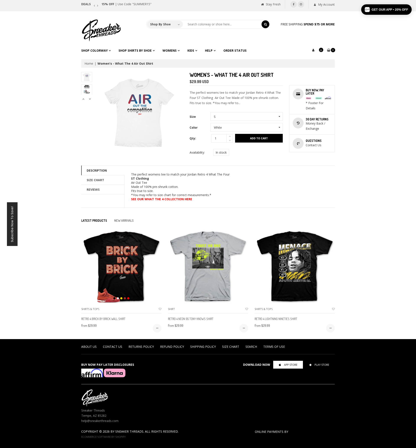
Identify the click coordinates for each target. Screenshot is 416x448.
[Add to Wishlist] (160, 309)
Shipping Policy (203, 347)
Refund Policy (172, 347)
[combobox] (222, 24)
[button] (386, 9)
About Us (89, 347)
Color (194, 127)
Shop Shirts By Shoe (135, 50)
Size (193, 117)
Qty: (193, 138)
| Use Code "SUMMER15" (126, 4)
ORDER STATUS (235, 50)
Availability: (197, 152)
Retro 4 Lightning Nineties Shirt (276, 319)
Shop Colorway (94, 50)
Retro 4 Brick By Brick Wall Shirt (103, 319)
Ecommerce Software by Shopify (103, 436)
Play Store (322, 365)
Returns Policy (141, 347)
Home (88, 63)
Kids (190, 50)
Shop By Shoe (160, 24)
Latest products (94, 220)
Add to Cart (259, 138)
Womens (169, 50)
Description (97, 170)
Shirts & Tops (90, 309)
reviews (93, 189)
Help (209, 50)
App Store (290, 365)
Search (251, 347)
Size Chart (95, 180)
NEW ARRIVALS (124, 220)
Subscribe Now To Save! (12, 224)
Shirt (171, 309)
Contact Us (112, 347)
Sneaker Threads (129, 431)
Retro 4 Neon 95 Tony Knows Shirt (190, 319)
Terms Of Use (274, 347)
